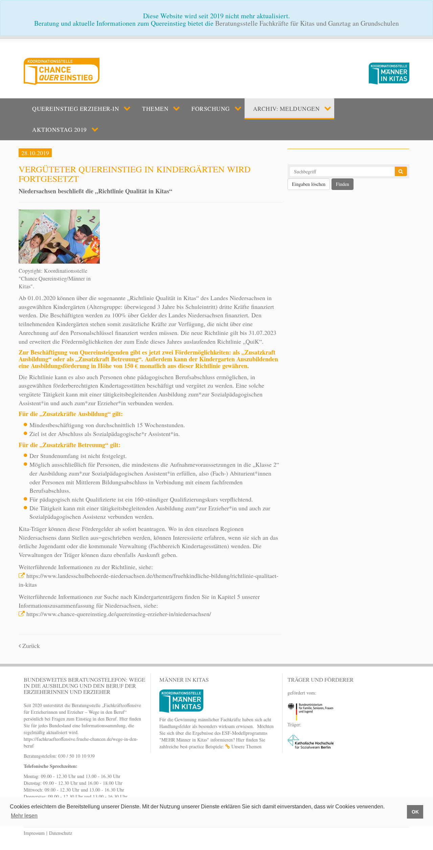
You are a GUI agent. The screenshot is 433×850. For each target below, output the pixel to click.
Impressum (34, 833)
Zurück (30, 645)
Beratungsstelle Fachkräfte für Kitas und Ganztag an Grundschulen (307, 23)
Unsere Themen (246, 746)
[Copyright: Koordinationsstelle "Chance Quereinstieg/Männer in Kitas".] (59, 236)
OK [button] (415, 812)
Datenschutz (60, 833)
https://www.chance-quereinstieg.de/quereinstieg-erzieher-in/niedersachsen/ (118, 614)
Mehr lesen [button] (24, 816)
